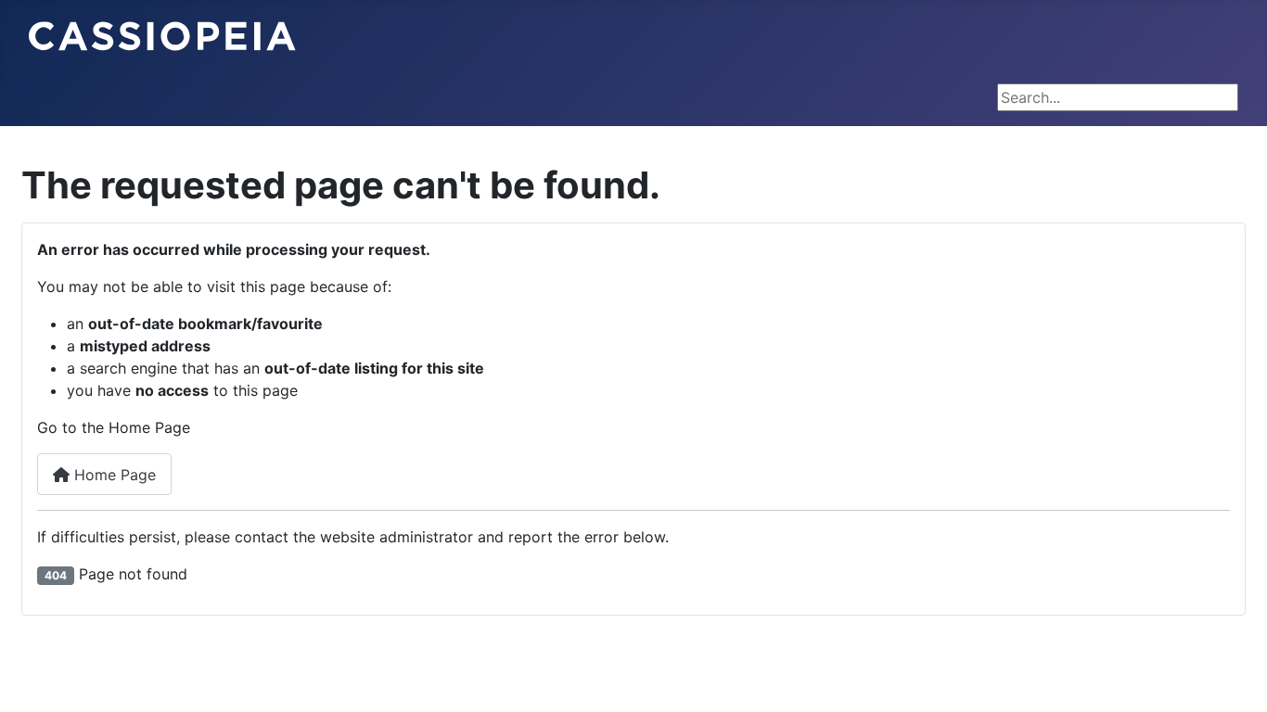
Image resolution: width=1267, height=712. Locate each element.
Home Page (113, 474)
